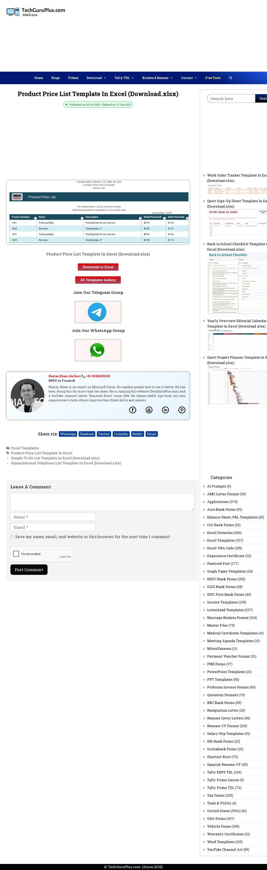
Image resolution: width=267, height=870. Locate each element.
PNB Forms (216, 664)
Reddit (138, 434)
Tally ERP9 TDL (220, 772)
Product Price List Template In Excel (41, 453)
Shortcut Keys (219, 756)
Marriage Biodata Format (228, 617)
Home (38, 78)
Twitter (104, 434)
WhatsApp (68, 434)
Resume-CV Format (223, 726)
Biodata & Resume (155, 78)
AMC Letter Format (223, 494)
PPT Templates (219, 679)
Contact (187, 78)
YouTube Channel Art (225, 849)
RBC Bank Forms (220, 702)
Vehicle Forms (219, 826)
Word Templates (220, 842)
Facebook (87, 434)
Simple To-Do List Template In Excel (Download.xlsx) (55, 458)
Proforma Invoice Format (228, 687)
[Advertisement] (201, 35)
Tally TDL (122, 78)
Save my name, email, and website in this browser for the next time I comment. (93, 536)
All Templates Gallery (98, 280)
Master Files (217, 625)
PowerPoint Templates (226, 671)
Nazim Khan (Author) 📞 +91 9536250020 (79, 376)
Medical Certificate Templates (232, 633)
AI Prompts (216, 486)
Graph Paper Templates (226, 571)
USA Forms (216, 818)
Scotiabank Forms (222, 749)
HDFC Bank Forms (222, 579)
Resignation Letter (222, 710)
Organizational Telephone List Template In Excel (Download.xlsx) (66, 463)
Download (94, 78)
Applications (218, 501)
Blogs (55, 78)
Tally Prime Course (223, 780)
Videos (73, 78)
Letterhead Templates (225, 610)
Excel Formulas (220, 532)
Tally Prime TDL (220, 787)
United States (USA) (224, 811)
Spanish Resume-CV (224, 764)
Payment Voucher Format (228, 656)
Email (151, 434)
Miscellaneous (219, 648)
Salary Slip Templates (225, 733)
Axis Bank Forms (221, 509)
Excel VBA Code (220, 548)
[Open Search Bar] (231, 78)
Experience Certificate (225, 556)
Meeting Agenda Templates (230, 641)
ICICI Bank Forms (221, 586)
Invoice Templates (222, 602)
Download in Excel (98, 267)
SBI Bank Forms (220, 741)
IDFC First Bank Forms (225, 594)
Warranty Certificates (225, 834)
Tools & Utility (219, 803)
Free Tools (212, 78)
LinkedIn (121, 434)
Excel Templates (25, 448)
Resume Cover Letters (225, 718)
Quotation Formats (222, 695)
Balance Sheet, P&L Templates (232, 517)
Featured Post (218, 563)
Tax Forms (215, 795)
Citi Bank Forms (220, 525)
